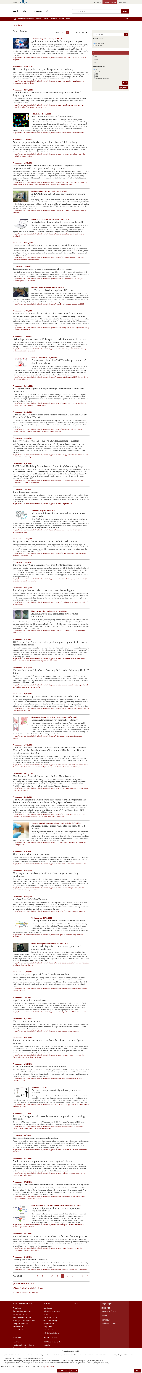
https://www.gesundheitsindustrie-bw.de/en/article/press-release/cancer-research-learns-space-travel (50, 864)
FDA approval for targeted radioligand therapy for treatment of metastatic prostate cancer (48, 390)
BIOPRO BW (97, 2)
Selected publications (51, 1333)
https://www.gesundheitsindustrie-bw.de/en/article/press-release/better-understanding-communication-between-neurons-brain (51, 709)
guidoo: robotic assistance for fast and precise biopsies (57, 41)
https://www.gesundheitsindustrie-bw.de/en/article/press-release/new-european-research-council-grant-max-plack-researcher (51, 789)
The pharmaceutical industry (23, 1317)
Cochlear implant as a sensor (26, 1021)
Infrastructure (18, 1327)
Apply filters (123, 88)
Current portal (99, 43)
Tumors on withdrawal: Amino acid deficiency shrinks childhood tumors (48, 245)
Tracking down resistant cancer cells (30, 1260)
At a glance (17, 1308)
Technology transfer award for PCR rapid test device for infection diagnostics (49, 339)
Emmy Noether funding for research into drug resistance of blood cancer (47, 313)
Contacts (46, 1345)
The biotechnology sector (22, 1311)
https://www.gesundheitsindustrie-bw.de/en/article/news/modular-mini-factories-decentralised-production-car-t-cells (48, 531)
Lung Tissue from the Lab (25, 492)
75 (73, 32)
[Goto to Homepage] (32, 11)
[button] (126, 66)
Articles (38, 19)
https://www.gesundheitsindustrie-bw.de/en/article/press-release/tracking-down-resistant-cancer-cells (50, 1269)
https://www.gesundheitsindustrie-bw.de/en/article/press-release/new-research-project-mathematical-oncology (50, 1151)
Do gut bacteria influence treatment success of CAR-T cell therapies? (45, 541)
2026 (97, 74)
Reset (125, 83)
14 (52, 1276)
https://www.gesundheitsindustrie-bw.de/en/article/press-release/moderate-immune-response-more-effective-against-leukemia (50, 1174)
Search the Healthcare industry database (29, 1288)
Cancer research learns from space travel (32, 854)
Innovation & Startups (109, 1311)
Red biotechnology (50, 1317)
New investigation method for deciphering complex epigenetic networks (55, 1209)
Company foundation (20, 1324)
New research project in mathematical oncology (35, 1138)
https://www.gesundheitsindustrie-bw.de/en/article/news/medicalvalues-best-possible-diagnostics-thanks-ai (49, 235)
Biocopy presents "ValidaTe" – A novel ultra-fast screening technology (46, 441)
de (127, 19)
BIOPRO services (64, 19)
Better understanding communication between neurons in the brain (45, 696)
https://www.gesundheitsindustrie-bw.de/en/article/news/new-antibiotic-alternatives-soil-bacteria (48, 133)
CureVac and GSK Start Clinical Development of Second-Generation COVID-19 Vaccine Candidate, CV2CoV (51, 416)
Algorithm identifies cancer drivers (29, 1000)
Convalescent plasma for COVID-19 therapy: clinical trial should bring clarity (58, 362)
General (95, 53)
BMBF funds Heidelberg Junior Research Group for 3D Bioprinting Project (49, 466)
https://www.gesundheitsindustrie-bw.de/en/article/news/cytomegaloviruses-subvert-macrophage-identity (49, 737)
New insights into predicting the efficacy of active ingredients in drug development (45, 874)
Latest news (47, 1308)
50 (68, 32)
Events (45, 19)
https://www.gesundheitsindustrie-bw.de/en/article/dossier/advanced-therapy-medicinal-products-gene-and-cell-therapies (51, 1105)
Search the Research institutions (26, 1292)
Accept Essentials (63, 1371)
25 (63, 32)
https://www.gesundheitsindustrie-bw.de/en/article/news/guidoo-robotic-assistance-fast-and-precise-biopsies (50, 59)
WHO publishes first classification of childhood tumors (39, 1067)
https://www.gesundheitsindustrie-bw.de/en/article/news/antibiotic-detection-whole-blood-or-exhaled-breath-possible (50, 843)
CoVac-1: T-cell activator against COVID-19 (52, 290)
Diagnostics (47, 1327)
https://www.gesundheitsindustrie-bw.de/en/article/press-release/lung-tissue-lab (42, 504)
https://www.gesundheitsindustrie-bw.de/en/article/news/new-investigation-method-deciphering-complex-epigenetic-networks (48, 1226)
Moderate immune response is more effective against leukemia (42, 1161)
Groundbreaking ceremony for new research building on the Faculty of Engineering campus (46, 94)
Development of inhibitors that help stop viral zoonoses (58, 921)
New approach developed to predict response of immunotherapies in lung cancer (51, 1185)
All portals (98, 45)
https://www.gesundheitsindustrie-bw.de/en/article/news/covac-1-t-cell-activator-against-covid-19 (48, 304)
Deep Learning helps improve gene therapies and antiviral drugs (43, 69)
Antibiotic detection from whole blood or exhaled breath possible (58, 827)
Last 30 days (99, 72)
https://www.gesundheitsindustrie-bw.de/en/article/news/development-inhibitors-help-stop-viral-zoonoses (48, 936)
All (96, 70)
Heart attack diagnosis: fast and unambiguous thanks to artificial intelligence (58, 947)
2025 (97, 76)
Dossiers (46, 1314)
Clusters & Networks (20, 1330)
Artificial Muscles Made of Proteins (30, 899)
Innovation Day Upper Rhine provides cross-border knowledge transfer (47, 565)
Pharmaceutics (48, 1324)
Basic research (48, 1330)
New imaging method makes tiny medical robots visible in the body (45, 142)
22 (82, 1276)
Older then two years (102, 78)
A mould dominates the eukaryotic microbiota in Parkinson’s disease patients (50, 1236)
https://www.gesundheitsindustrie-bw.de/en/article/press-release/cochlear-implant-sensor (46, 1031)
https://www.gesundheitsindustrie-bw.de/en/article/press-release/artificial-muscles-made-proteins (49, 911)
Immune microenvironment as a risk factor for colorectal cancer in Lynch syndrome (48, 1042)
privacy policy (49, 1366)
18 (72, 1276)
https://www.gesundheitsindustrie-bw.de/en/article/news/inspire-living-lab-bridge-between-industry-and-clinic (49, 211)
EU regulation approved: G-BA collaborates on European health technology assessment (49, 1117)
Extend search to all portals (25, 1284)
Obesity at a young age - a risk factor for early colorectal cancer (42, 974)
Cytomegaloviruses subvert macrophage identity (54, 720)
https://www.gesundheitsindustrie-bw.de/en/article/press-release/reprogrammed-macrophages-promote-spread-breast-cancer (48, 279)
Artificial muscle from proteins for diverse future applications (54, 615)
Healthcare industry (110, 2)
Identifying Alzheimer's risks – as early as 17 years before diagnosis (44, 590)
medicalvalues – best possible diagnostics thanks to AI (57, 222)
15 (57, 1276)
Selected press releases (51, 1311)
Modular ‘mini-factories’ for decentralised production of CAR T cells (58, 514)
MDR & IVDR (105, 1308)
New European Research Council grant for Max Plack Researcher (44, 776)
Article (95, 56)
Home (15, 25)
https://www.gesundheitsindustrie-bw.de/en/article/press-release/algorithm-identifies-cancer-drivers (49, 1012)
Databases (53, 19)
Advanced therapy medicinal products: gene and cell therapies (56, 1091)
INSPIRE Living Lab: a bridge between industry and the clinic (58, 195)
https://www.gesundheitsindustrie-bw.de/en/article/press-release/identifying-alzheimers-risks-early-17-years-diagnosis (50, 603)
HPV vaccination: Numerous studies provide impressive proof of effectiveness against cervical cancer (50, 643)
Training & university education (24, 1320)
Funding (95, 59)
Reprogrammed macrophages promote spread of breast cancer (42, 269)
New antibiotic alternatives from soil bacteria (53, 117)
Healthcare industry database (23, 1345)
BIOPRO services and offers (52, 1342)
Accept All (74, 1371)
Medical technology (20, 1314)
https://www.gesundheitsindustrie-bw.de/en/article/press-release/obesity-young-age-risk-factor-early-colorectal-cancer (50, 989)
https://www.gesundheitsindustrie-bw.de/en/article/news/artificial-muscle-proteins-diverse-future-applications (49, 631)
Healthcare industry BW (26, 19)
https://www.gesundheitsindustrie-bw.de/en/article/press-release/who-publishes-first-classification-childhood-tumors (49, 1079)
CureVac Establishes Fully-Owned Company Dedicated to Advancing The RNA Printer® (51, 671)
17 (67, 1276)
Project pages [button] (122, 2)
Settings (137, 1371)
